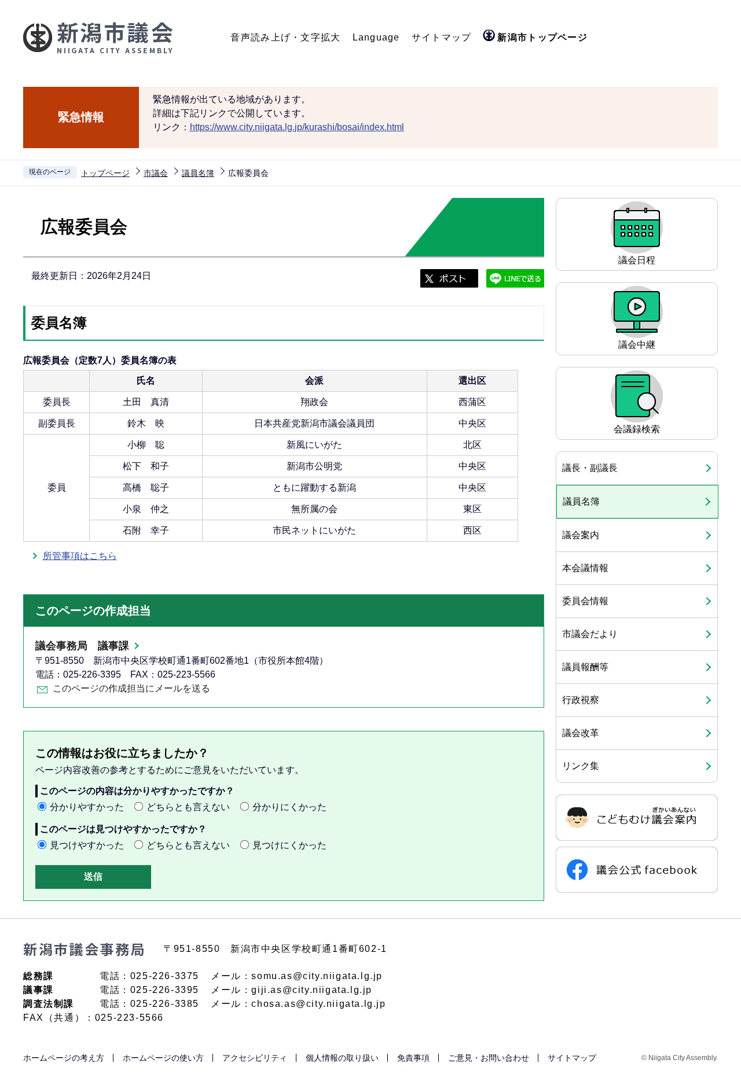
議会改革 (580, 733)
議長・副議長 (590, 468)
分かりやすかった (87, 807)
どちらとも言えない (188, 807)
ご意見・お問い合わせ (488, 1057)
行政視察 (580, 700)
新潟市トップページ (542, 37)
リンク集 (580, 766)
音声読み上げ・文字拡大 (285, 37)
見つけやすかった (87, 845)
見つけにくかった (289, 845)
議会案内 (580, 535)
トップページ (105, 173)
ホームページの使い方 (163, 1057)
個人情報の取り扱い (342, 1057)
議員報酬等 (585, 667)
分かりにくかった (289, 807)
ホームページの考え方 (63, 1057)
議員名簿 (198, 173)
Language (376, 37)
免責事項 (413, 1057)
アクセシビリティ (254, 1057)
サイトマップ (442, 37)
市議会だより (590, 634)
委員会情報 (585, 601)
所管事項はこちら (80, 556)
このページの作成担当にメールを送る (131, 688)
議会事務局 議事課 (82, 646)
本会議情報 (585, 568)
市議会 (156, 173)
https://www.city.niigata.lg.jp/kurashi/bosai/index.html (297, 127)
